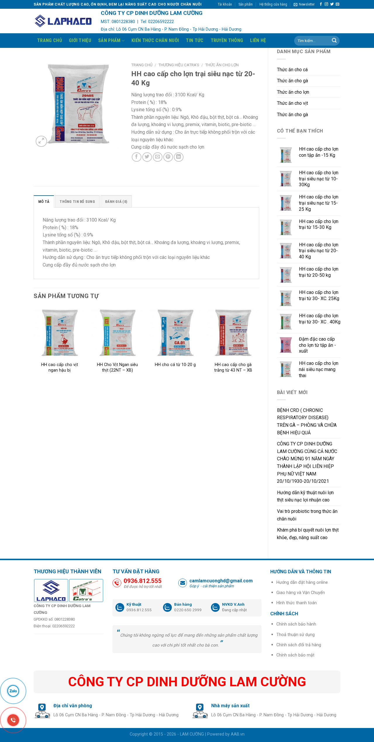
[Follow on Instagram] (326, 4)
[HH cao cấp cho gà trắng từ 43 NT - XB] (233, 333)
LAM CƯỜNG (192, 734)
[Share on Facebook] (136, 157)
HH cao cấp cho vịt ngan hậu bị (59, 367)
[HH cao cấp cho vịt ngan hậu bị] (60, 333)
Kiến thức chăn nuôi (155, 40)
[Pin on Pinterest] (168, 157)
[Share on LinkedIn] (178, 157)
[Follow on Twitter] (332, 4)
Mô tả (43, 201)
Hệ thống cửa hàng (273, 4)
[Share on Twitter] (147, 157)
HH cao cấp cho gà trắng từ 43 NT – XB (233, 367)
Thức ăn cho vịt (292, 103)
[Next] (258, 348)
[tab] (44, 201)
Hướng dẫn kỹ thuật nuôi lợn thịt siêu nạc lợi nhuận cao (305, 496)
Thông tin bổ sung (77, 201)
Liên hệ (258, 40)
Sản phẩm (245, 4)
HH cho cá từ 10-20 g (175, 364)
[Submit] (334, 41)
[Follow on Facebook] (321, 4)
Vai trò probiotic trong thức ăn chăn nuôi (307, 515)
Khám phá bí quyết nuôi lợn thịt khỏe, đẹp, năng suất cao (308, 533)
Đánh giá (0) (116, 201)
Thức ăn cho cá (292, 69)
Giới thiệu (80, 40)
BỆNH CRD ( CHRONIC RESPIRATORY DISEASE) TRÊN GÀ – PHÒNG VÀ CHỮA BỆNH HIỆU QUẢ (307, 421)
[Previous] (34, 348)
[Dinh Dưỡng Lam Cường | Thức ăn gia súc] (63, 21)
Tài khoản (225, 4)
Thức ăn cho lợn (293, 92)
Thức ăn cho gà (292, 80)
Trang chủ (49, 40)
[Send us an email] (337, 4)
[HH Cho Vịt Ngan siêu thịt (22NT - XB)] (117, 333)
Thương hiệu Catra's (178, 64)
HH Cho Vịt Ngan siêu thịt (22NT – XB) (117, 367)
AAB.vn (238, 734)
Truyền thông (227, 40)
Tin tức (194, 40)
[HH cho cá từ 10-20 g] (175, 333)
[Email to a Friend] (157, 157)
